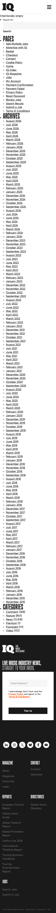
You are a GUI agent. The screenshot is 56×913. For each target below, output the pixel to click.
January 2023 (14, 281)
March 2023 (13, 274)
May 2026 (12, 132)
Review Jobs (13, 99)
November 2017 (15, 512)
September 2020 (16, 385)
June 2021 (12, 352)
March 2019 (13, 453)
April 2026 (12, 136)
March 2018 (13, 497)
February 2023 (14, 277)
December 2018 (15, 464)
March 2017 (13, 542)
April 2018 (12, 493)
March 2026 (13, 139)
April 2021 (12, 359)
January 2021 (14, 371)
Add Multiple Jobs (17, 43)
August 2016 (13, 568)
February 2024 (14, 232)
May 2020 (12, 400)
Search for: (8, 20)
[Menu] (49, 7)
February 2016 (14, 590)
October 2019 (14, 426)
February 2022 (14, 322)
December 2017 (15, 508)
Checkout (12, 55)
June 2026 (12, 128)
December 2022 (15, 285)
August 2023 (13, 255)
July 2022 (12, 303)
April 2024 (12, 225)
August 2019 (13, 434)
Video (9, 630)
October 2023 (14, 247)
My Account (13, 81)
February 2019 (14, 456)
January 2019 (14, 460)
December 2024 (15, 195)
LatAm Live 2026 (12, 840)
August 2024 (13, 210)
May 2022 (12, 311)
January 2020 (14, 415)
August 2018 (13, 479)
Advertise (36, 774)
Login (5, 786)
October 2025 (14, 158)
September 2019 (16, 430)
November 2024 (15, 199)
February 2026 (14, 143)
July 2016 (11, 572)
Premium (11, 623)
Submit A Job (10, 894)
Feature (10, 615)
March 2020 (13, 408)
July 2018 (11, 482)
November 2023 (15, 244)
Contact (11, 58)
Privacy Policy (14, 92)
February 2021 (14, 367)
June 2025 (12, 173)
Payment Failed (15, 88)
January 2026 (14, 147)
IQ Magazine (13, 73)
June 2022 (12, 307)
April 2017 (12, 538)
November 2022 (15, 288)
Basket (10, 51)
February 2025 (14, 188)
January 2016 (14, 594)
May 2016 (11, 579)
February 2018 (14, 501)
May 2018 (11, 490)
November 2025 (15, 154)
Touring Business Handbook (12, 856)
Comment (12, 612)
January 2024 (14, 236)
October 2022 (14, 292)
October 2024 (14, 203)
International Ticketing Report (12, 847)
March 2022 (13, 318)
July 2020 (12, 393)
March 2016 (13, 587)
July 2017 (11, 527)
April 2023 (12, 270)
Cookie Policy (14, 62)
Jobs (9, 77)
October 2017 (14, 516)
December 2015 (15, 598)
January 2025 (14, 192)
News (9, 619)
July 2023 (12, 259)
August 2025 (13, 166)
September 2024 (16, 206)
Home (9, 66)
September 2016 (16, 564)
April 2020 (12, 404)
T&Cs (49, 909)
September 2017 (16, 520)
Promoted (12, 627)
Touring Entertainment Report (11, 867)
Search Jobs (9, 889)
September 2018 (16, 475)
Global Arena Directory (38, 806)
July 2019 (11, 438)
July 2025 (12, 169)
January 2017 (14, 549)
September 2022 (16, 296)
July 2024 (12, 214)
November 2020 (16, 378)
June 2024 (12, 218)
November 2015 (15, 602)
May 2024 (12, 221)
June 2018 (12, 486)
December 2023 (15, 240)
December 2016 (15, 553)
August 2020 (13, 389)
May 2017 (11, 534)
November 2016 (15, 557)
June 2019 (12, 441)
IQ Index (11, 70)
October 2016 (14, 561)
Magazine (8, 776)
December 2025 (15, 151)
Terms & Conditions (18, 111)
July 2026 (12, 124)
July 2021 (11, 348)
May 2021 (11, 356)
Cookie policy (41, 909)
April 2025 (12, 180)
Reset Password (15, 96)
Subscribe (8, 781)
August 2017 (13, 523)
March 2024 (13, 229)
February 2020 (14, 411)
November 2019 (15, 423)
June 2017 (12, 531)
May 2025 (12, 177)
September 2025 (16, 162)
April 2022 (12, 315)
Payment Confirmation (19, 85)
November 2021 (15, 333)
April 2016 (12, 583)
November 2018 (15, 467)
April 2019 (12, 449)
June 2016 (12, 576)
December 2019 (15, 419)
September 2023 (16, 251)
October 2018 (14, 471)
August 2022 (13, 300)
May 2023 (12, 266)
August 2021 (13, 344)
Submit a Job (14, 107)
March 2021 (13, 363)
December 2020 (15, 374)
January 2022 (14, 326)
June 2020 (12, 397)
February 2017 (14, 546)
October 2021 (14, 337)
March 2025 (13, 184)
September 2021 (16, 341)
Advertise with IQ (16, 47)
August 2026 (13, 121)
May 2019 (11, 445)
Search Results (15, 103)
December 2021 (15, 329)
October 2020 (14, 382)
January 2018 (14, 505)
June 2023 (12, 262)
